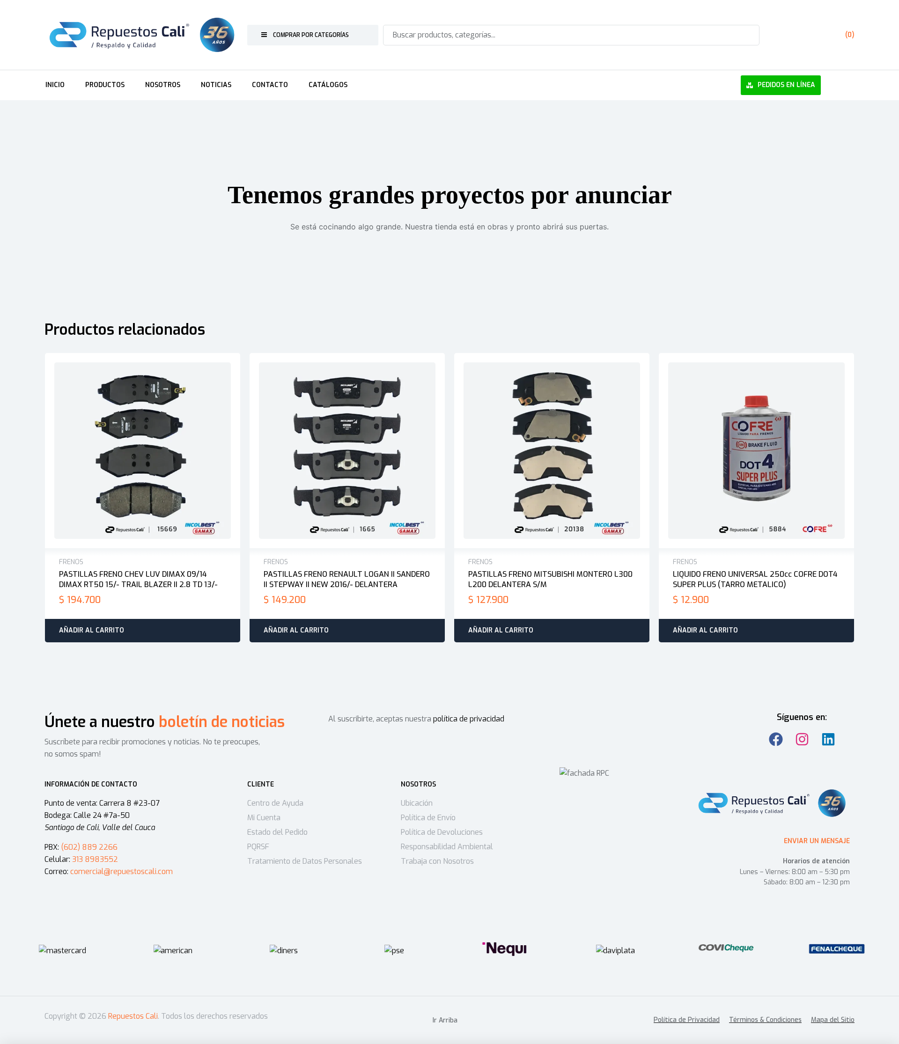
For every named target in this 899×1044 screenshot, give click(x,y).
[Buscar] (746, 35)
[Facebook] (775, 739)
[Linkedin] (828, 739)
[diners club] (284, 951)
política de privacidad (468, 719)
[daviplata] (615, 951)
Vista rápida (152, 450)
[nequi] (505, 949)
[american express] (172, 951)
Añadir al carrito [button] (91, 630)
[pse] (394, 951)
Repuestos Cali (133, 1016)
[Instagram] (802, 739)
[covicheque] (726, 949)
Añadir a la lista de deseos (133, 450)
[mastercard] (62, 951)
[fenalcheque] (837, 949)
